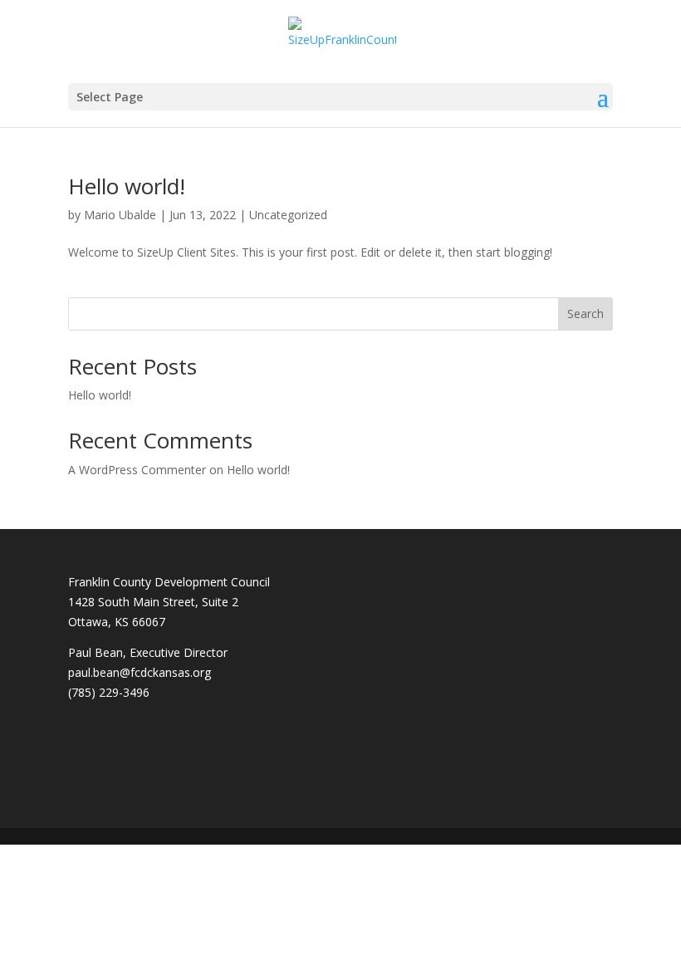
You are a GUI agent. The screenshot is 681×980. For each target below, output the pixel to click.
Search (585, 313)
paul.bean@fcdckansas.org (139, 672)
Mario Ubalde (120, 215)
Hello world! (126, 186)
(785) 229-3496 (108, 692)
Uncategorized (288, 215)
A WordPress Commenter (137, 470)
